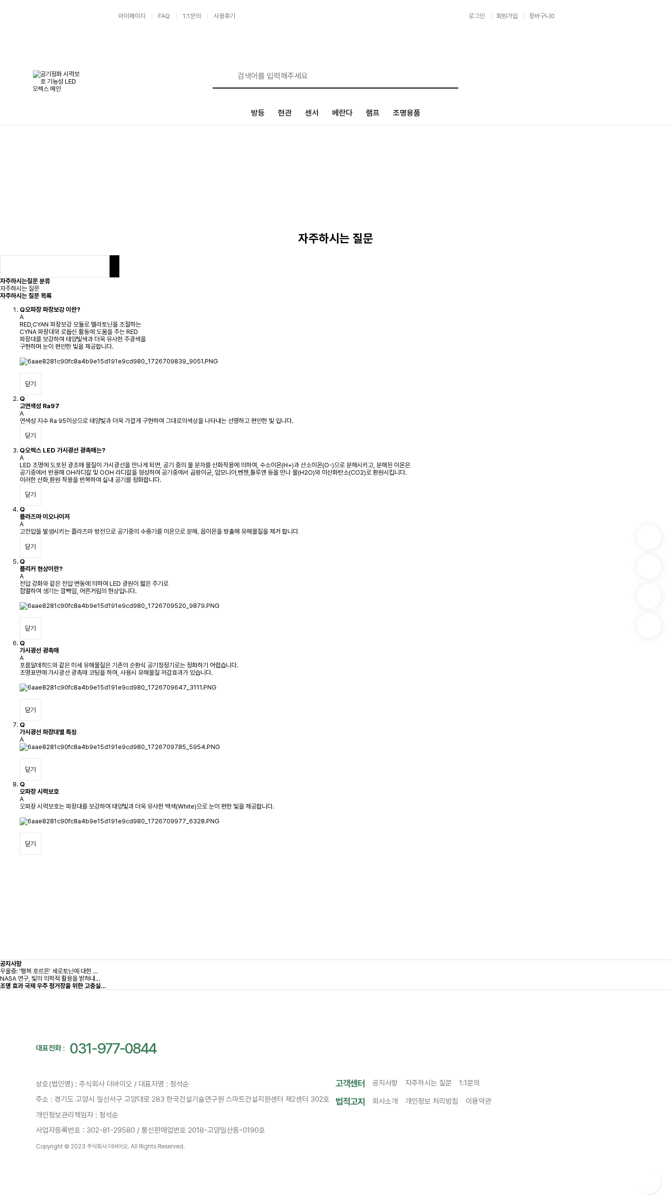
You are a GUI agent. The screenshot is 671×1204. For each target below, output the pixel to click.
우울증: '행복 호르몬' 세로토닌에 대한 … (49, 971)
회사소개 (385, 1101)
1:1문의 (192, 16)
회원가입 (507, 16)
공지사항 (11, 963)
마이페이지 (131, 16)
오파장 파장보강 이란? (53, 309)
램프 (373, 113)
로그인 (477, 16)
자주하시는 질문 (19, 288)
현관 (285, 113)
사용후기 (224, 16)
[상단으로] (649, 1182)
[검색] (225, 76)
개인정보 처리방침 (431, 1101)
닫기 (30, 384)
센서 (312, 113)
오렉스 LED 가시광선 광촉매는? (65, 450)
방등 (258, 113)
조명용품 (406, 113)
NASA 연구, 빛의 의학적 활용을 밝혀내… (50, 978)
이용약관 (478, 1101)
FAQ (164, 16)
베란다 (342, 113)
